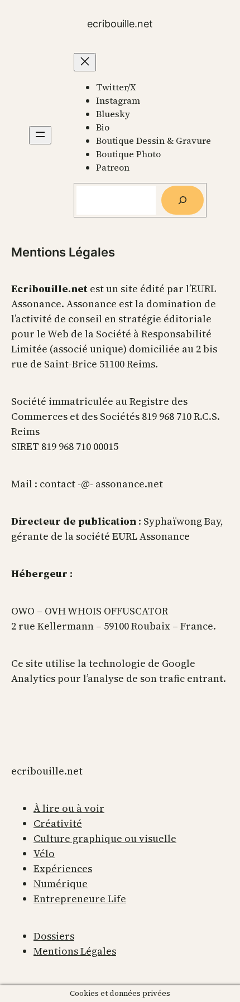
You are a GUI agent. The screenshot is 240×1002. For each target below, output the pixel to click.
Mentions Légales (74, 951)
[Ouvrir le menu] (40, 135)
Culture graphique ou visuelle (104, 838)
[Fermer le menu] (85, 62)
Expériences (62, 868)
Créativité (57, 823)
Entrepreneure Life (79, 899)
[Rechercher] (182, 200)
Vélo (44, 853)
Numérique (60, 883)
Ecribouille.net (120, 24)
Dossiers (53, 936)
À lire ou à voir (68, 808)
